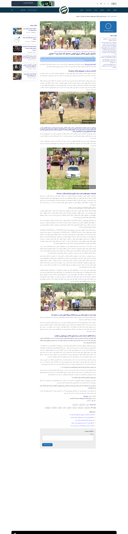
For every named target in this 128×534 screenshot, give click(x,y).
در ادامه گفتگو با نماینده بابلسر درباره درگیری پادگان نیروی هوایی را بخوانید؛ (108, 66)
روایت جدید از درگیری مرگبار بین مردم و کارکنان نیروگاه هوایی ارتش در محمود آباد (109, 61)
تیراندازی (69, 407)
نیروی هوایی (48, 407)
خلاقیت (108, 10)
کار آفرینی (102, 10)
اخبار (109, 16)
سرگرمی (81, 10)
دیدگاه (92, 434)
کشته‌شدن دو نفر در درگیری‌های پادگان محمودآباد (109, 39)
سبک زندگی (88, 10)
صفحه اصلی (114, 16)
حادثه (64, 407)
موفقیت (115, 10)
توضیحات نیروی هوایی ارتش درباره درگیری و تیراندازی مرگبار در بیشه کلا (108, 56)
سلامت (95, 10)
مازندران (59, 407)
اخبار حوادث (75, 404)
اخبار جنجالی (82, 404)
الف (92, 401)
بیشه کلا (74, 407)
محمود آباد (54, 407)
